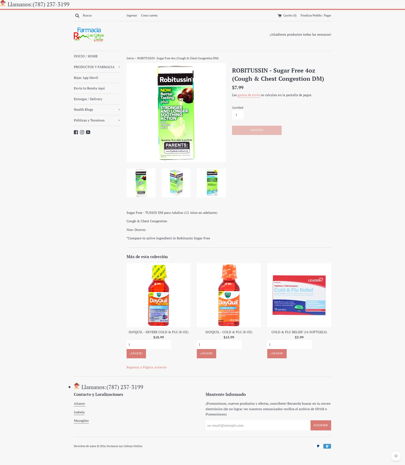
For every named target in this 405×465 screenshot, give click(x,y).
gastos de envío (249, 95)
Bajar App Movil (86, 77)
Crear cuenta (149, 15)
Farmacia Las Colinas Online (124, 446)
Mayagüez (81, 420)
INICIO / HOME (86, 56)
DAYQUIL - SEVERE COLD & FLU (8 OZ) (158, 332)
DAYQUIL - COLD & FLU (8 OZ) (228, 332)
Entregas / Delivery (88, 99)
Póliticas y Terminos (97, 120)
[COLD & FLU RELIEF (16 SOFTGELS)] (299, 295)
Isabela (79, 412)
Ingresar (132, 15)
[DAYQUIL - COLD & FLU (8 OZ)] (229, 295)
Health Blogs (97, 109)
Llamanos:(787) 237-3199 (38, 4)
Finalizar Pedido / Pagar (316, 15)
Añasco (80, 403)
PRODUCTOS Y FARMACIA (97, 67)
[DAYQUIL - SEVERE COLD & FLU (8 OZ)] (158, 295)
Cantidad (237, 107)
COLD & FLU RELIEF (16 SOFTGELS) (299, 332)
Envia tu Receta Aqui (89, 88)
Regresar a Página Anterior (147, 367)
